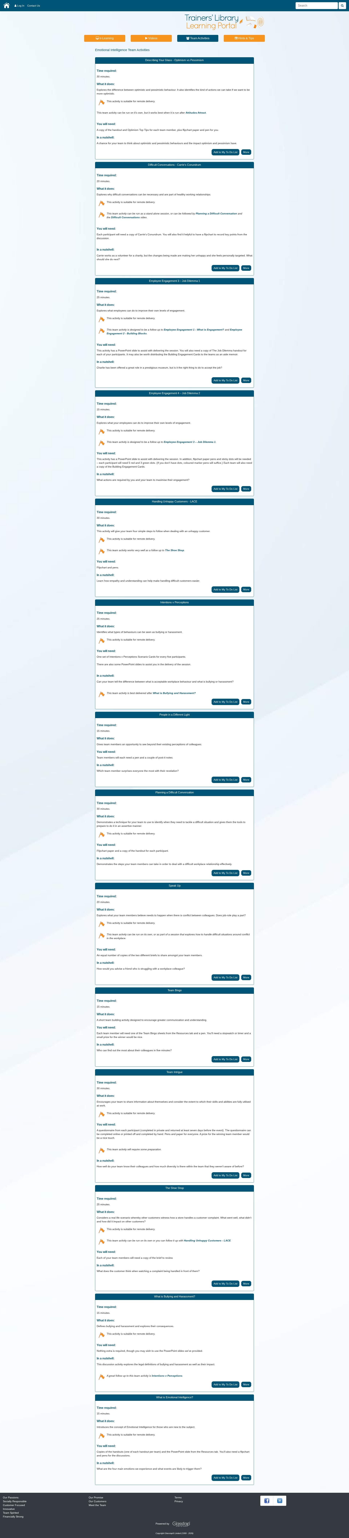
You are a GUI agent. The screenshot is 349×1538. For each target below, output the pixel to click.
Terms (178, 1497)
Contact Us (33, 5)
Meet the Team (97, 1505)
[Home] (224, 22)
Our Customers (97, 1501)
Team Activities (199, 38)
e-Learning (106, 38)
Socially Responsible (15, 1501)
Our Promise (96, 1497)
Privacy (178, 1501)
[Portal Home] (6, 5)
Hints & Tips (246, 38)
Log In (20, 5)
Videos (152, 38)
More (246, 152)
